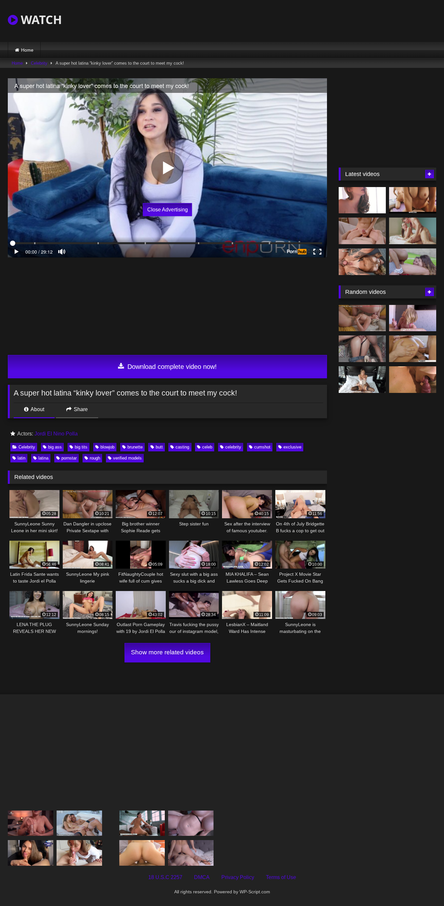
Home (27, 50)
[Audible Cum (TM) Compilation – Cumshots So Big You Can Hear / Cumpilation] (412, 379)
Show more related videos (167, 652)
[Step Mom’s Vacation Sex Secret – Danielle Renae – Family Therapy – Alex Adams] (191, 823)
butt (159, 447)
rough (95, 458)
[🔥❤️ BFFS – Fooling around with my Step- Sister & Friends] (412, 200)
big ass (55, 447)
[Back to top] (424, 886)
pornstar (69, 458)
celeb (207, 447)
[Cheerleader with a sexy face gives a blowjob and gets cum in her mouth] (30, 853)
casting (182, 447)
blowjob (107, 447)
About (37, 409)
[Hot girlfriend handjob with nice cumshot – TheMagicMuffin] (30, 823)
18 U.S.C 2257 (165, 877)
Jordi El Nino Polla (56, 433)
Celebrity (39, 63)
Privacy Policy (237, 877)
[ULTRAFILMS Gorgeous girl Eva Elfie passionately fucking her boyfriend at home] (362, 231)
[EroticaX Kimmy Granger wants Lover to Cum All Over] (79, 823)
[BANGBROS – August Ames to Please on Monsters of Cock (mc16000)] (142, 823)
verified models (127, 458)
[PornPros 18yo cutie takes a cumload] (142, 853)
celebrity (233, 447)
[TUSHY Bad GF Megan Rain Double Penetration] (412, 348)
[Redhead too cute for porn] (362, 200)
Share (80, 409)
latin (21, 458)
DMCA (202, 877)
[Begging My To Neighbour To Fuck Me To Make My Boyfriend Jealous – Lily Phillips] (79, 853)
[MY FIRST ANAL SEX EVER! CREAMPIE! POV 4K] (362, 348)
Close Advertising (167, 209)
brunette (135, 447)
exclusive (292, 447)
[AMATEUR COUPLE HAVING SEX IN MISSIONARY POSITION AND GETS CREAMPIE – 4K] (191, 853)
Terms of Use (281, 877)
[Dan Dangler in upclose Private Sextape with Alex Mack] (362, 318)
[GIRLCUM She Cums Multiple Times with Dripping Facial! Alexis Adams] (362, 379)
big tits (81, 447)
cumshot (262, 447)
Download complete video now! (171, 366)
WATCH (40, 20)
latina (43, 458)
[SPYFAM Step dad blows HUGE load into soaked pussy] (412, 318)
